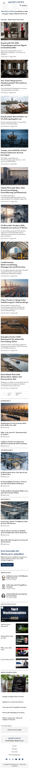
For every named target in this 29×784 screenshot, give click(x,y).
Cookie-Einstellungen (6, 726)
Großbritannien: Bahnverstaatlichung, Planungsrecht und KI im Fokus (13, 264)
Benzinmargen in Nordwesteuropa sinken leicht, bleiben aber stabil (13, 424)
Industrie (5, 499)
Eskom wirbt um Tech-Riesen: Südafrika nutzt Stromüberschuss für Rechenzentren (14, 531)
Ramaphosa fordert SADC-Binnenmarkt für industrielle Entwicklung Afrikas (12, 339)
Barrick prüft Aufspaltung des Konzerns (13, 712)
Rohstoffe (5, 401)
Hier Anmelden (7, 565)
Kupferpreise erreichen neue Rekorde (12, 702)
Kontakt (14, 746)
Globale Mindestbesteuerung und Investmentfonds (16, 595)
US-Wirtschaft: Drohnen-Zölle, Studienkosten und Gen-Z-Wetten (14, 226)
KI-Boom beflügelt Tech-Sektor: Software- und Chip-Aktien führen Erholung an (14, 482)
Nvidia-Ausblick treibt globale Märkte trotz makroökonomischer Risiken (14, 492)
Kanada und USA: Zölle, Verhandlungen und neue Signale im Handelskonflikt (14, 45)
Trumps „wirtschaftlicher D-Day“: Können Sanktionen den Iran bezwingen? (14, 152)
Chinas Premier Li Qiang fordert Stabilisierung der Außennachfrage (14, 301)
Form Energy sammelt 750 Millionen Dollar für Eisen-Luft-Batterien (14, 522)
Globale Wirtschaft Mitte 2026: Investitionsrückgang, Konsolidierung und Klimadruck (14, 190)
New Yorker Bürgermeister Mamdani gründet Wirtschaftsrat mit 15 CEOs (14, 82)
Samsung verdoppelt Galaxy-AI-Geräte (13, 696)
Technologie (6, 450)
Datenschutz (14, 752)
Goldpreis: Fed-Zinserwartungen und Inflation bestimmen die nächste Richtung (14, 442)
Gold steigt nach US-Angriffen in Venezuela (14, 707)
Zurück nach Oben (14, 730)
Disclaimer (14, 749)
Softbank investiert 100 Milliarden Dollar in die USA (17, 577)
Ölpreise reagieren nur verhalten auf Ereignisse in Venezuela (12, 718)
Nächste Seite (19, 394)
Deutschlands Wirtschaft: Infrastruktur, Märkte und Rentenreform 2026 (11, 376)
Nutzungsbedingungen (14, 755)
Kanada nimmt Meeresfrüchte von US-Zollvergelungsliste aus (14, 117)
